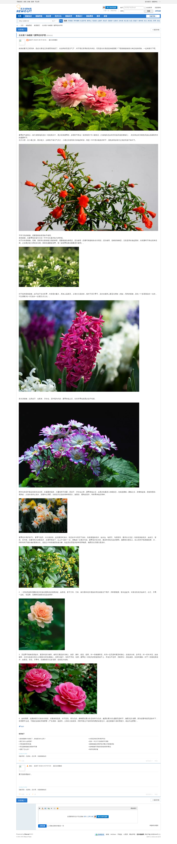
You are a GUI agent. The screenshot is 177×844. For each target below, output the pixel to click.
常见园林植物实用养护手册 (28, 747)
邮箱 (107, 834)
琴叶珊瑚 (76, 21)
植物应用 (68, 16)
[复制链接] (49, 35)
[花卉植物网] (24, 8)
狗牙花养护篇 (93, 749)
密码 (121, 11)
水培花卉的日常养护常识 (97, 739)
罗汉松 (150, 21)
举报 (156, 761)
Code (54, 808)
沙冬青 (121, 21)
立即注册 (158, 11)
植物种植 (39, 16)
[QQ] (100, 834)
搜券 (32, 2)
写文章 (37, 2)
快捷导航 (152, 16)
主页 (19, 16)
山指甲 (100, 21)
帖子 (53, 21)
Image (45, 808)
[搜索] (61, 21)
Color (42, 808)
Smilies (57, 808)
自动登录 (149, 7)
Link (48, 808)
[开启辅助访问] (143, 2)
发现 (24, 2)
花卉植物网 (17, 25)
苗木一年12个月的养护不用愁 (98, 741)
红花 (130, 21)
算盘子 (135, 21)
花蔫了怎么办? (24, 749)
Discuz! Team (27, 836)
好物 (28, 2)
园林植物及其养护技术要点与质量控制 (101, 744)
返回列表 (156, 30)
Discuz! (27, 834)
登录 (85, 816)
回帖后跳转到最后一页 (56, 826)
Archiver (113, 834)
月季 (154, 21)
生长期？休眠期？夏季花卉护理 (52, 25)
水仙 (158, 21)
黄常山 (89, 21)
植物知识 (28, 16)
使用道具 (149, 761)
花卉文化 (58, 16)
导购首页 (20, 2)
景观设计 (79, 16)
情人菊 (126, 21)
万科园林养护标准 (25, 744)
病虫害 (48, 16)
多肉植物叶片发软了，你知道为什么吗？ (33, 739)
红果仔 (116, 21)
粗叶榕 (141, 21)
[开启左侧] (16, 35)
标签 (105, 16)
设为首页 (148, 2)
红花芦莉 (83, 21)
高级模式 (133, 808)
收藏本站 (154, 2)
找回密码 (158, 7)
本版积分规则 (154, 825)
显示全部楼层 (53, 40)
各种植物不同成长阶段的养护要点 (100, 747)
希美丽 (70, 21)
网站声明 (132, 834)
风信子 (105, 21)
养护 (22, 726)
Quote (51, 808)
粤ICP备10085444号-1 (152, 834)
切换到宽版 (160, 2)
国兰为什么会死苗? (26, 741)
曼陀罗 (110, 21)
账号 (121, 7)
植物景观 (89, 16)
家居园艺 (37, 25)
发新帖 (21, 29)
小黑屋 (125, 834)
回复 (22, 761)
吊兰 (145, 21)
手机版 (120, 834)
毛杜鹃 (94, 21)
